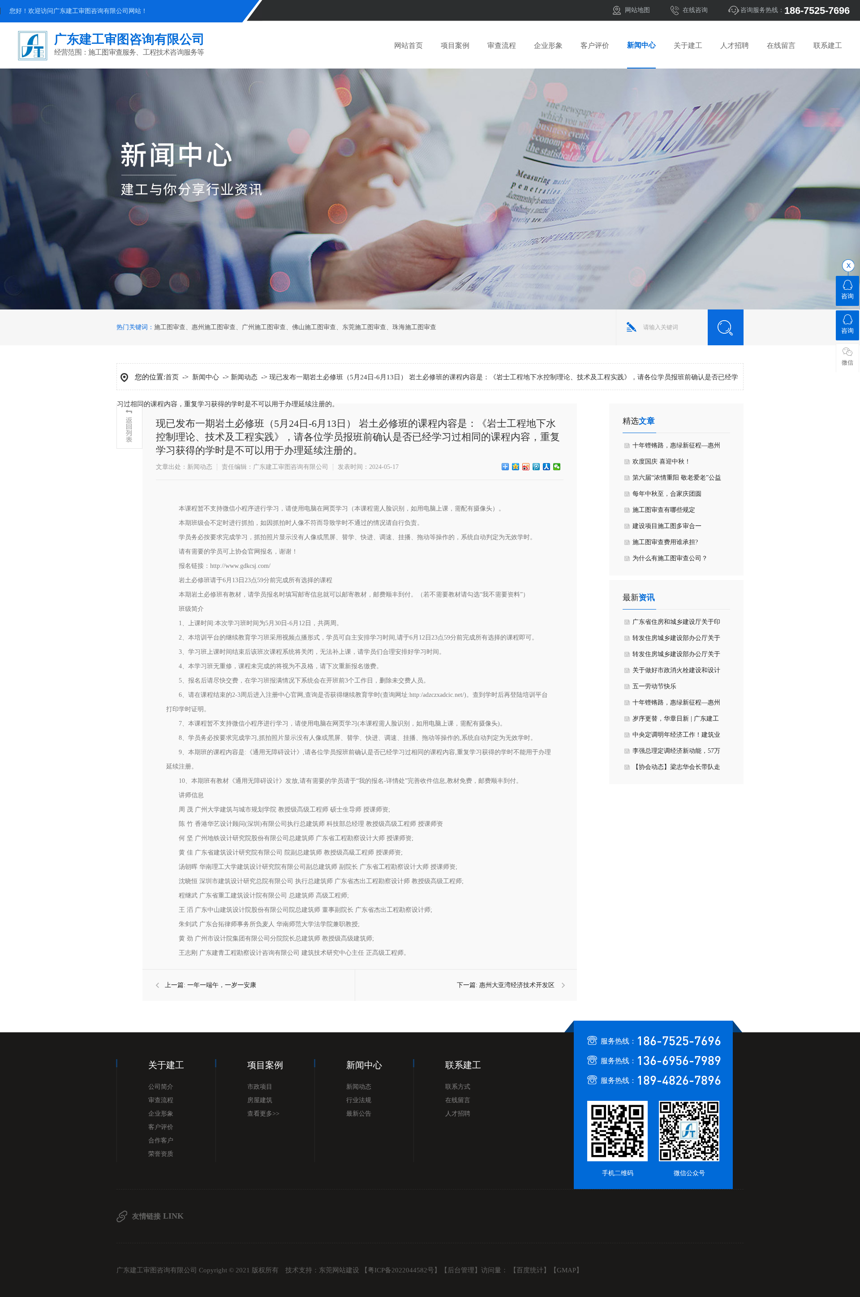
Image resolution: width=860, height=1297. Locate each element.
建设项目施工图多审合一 (666, 526)
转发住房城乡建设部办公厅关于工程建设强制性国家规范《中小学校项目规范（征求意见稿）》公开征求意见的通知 (676, 640)
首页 (172, 377)
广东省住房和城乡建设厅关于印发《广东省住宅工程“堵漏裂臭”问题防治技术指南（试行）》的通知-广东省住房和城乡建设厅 (676, 624)
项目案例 (455, 45)
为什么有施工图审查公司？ (670, 558)
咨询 (847, 296)
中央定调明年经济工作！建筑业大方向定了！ (676, 737)
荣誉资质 (160, 1154)
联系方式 (457, 1086)
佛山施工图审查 (314, 327)
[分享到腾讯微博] (536, 466)
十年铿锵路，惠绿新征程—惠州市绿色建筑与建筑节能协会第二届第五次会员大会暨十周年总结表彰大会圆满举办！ (676, 448)
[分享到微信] (557, 466)
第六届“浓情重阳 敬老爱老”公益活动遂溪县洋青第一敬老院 (676, 480)
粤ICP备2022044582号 (401, 1270)
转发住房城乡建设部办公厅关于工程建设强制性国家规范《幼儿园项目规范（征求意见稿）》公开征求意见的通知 (676, 656)
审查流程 (501, 45)
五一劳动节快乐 (654, 686)
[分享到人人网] (546, 466)
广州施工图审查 (264, 327)
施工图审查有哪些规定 (663, 510)
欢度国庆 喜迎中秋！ (661, 461)
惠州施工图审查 (214, 327)
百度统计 (529, 1270)
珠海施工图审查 (414, 327)
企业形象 (548, 45)
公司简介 (160, 1086)
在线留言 (781, 45)
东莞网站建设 (339, 1270)
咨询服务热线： (795, 10)
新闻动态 (244, 377)
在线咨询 (695, 10)
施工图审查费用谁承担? (665, 542)
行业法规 (358, 1100)
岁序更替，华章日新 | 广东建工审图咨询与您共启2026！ (675, 721)
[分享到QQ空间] (516, 466)
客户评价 (594, 45)
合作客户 (160, 1140)
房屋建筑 (259, 1100)
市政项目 (259, 1086)
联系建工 (827, 45)
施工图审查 (169, 327)
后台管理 (460, 1270)
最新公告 (358, 1113)
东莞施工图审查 (364, 327)
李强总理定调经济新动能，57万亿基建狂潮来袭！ (676, 753)
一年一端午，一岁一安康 (221, 985)
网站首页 (408, 45)
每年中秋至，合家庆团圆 (666, 493)
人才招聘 (734, 45)
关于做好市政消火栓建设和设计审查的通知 (676, 673)
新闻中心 (641, 45)
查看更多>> (263, 1113)
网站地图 (637, 10)
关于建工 (688, 45)
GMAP (566, 1270)
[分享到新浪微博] (526, 466)
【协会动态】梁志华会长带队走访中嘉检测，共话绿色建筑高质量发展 (676, 769)
